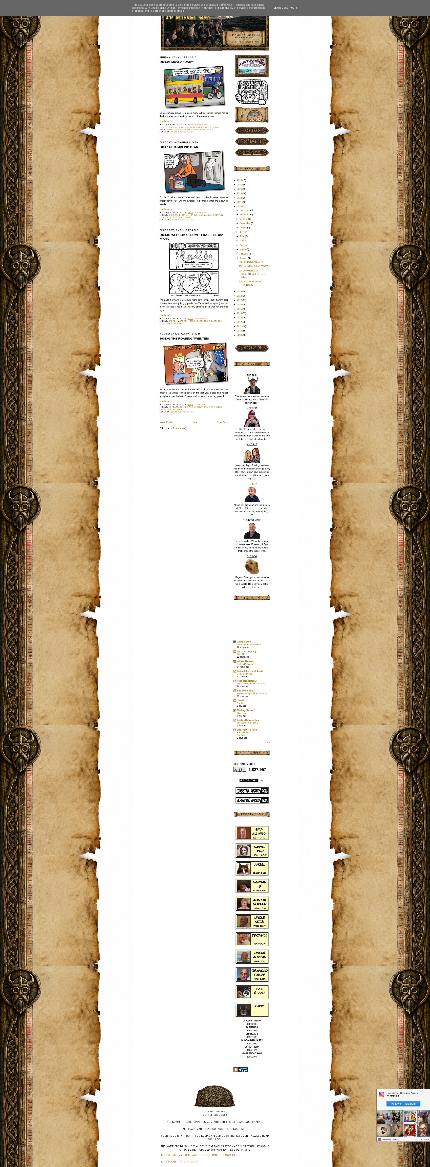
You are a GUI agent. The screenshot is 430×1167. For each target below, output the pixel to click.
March (243, 249)
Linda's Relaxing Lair (248, 720)
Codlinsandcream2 (246, 681)
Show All (267, 742)
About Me (229, 1155)
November (245, 214)
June (242, 236)
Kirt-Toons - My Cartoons (179, 1161)
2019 (239, 291)
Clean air (180, 127)
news (212, 407)
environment (167, 129)
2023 (239, 193)
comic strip (166, 323)
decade (184, 407)
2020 (239, 206)
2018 (239, 296)
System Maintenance (246, 664)
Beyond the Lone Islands (250, 671)
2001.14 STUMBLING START (180, 147)
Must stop (241, 713)
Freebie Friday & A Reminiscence (252, 693)
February (244, 254)
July (242, 232)
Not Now (241, 735)
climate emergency (197, 127)
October (244, 219)
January (179, 129)
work (188, 217)
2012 (239, 322)
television (165, 217)
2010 (239, 330)
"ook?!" (241, 700)
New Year (202, 407)
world (209, 129)
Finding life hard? (246, 710)
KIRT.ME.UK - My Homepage (179, 1155)
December (245, 210)
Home (194, 422)
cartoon (173, 321)
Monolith (241, 654)
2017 (239, 300)
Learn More (281, 8)
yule (168, 409)
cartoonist (203, 321)
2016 (239, 304)
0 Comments (201, 125)
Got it (295, 8)
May (242, 240)
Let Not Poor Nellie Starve (249, 644)
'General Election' (179, 215)
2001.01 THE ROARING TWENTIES (184, 338)
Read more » (166, 121)
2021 (239, 202)
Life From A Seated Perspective (247, 731)
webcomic (179, 323)
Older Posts (222, 422)
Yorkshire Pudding (246, 651)
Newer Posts (166, 422)
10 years (173, 407)
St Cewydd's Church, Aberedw (251, 683)
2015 (239, 309)
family (192, 407)
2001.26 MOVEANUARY (176, 62)
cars (171, 127)
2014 (239, 313)
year (162, 409)
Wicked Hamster (245, 661)
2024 (239, 189)
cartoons (216, 321)
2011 (239, 326)
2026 (239, 180)
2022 (239, 198)
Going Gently (244, 642)
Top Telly (178, 217)
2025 (239, 184)
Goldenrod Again (244, 674)
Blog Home (210, 1155)
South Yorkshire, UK (182, 132)
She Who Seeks (245, 690)
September (245, 223)
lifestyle (216, 215)
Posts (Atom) (179, 428)
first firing (241, 703)
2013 (239, 317)
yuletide (178, 409)
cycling (214, 127)
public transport (195, 129)
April (242, 245)
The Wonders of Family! (248, 723)
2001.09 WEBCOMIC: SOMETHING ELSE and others (192, 237)
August (243, 227)
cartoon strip (188, 321)
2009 (239, 335)
